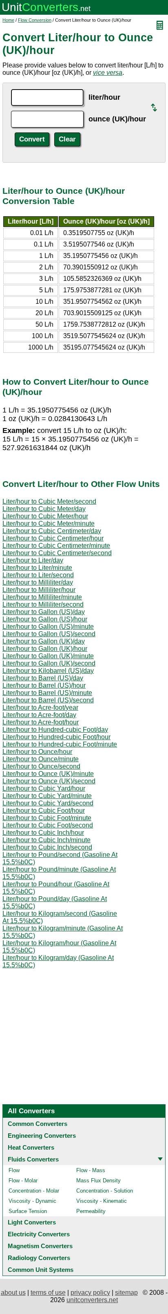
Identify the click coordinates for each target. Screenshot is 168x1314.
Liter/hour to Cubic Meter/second (49, 501)
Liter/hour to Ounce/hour (37, 751)
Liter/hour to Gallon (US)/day (43, 611)
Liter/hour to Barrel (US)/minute (47, 692)
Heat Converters (31, 1147)
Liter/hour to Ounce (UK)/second (48, 781)
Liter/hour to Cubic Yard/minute (47, 795)
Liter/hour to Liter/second (38, 575)
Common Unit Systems (40, 1269)
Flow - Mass (90, 1170)
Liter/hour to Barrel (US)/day (42, 678)
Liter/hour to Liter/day (32, 560)
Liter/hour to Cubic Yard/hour (43, 788)
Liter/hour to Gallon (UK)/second (48, 663)
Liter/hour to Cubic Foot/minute (46, 817)
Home (8, 20)
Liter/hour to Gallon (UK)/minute (48, 656)
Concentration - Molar (34, 1191)
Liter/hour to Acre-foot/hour (40, 722)
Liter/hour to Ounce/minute (40, 759)
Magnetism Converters (40, 1245)
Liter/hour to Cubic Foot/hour (43, 810)
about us (13, 1292)
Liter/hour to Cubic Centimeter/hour (53, 538)
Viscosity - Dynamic (32, 1201)
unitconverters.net (92, 1299)
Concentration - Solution (104, 1191)
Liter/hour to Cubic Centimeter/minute (56, 545)
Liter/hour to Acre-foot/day (39, 714)
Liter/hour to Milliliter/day (37, 582)
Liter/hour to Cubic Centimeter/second (57, 552)
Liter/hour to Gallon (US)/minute (48, 626)
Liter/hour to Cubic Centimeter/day (51, 530)
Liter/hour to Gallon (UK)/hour (44, 648)
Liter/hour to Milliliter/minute (42, 597)
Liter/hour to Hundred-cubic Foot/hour (56, 736)
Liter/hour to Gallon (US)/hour (44, 619)
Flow (14, 1170)
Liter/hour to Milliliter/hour (38, 589)
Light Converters (32, 1222)
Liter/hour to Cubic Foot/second (47, 825)
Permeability (91, 1211)
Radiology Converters (39, 1257)
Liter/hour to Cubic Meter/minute (48, 523)
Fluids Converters (33, 1159)
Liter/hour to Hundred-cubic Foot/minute (59, 744)
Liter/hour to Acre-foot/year (40, 707)
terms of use (48, 1292)
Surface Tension (28, 1211)
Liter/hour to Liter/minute (37, 567)
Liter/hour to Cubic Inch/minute (46, 839)
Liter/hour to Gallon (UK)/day (43, 641)
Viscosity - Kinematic (101, 1201)
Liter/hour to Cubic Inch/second (47, 847)
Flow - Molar (23, 1180)
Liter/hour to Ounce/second (41, 766)
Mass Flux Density (98, 1180)
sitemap (126, 1292)
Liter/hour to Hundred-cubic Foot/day (55, 729)
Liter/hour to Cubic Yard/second (47, 803)
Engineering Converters (42, 1135)
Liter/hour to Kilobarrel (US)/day (48, 670)
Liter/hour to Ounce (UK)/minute (48, 773)
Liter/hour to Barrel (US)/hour (44, 685)
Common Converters (37, 1123)
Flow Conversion (34, 20)
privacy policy (90, 1292)
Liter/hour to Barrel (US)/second (48, 700)
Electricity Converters (39, 1234)
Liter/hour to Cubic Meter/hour (45, 516)
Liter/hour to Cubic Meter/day (44, 508)
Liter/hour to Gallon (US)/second (48, 633)
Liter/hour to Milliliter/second (43, 604)
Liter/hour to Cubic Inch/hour (43, 832)
